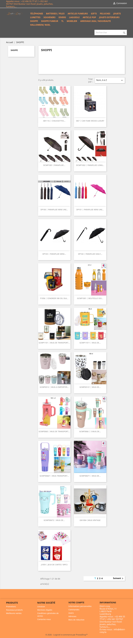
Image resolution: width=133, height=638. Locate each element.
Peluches (105, 13)
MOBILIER (72, 21)
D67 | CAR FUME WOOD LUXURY (90, 121)
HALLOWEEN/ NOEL (40, 24)
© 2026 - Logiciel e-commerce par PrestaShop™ (66, 634)
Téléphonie (36, 13)
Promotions (11, 606)
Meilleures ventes (14, 613)
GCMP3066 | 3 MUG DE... (90, 431)
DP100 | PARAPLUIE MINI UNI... (54, 209)
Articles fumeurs (78, 13)
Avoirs (71, 613)
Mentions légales (44, 610)
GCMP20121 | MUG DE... (90, 387)
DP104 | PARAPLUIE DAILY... (90, 254)
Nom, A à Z (110, 80)
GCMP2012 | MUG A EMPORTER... (54, 387)
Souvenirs (49, 17)
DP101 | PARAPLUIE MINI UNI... (90, 209)
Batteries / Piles (55, 13)
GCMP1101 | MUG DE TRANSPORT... (54, 342)
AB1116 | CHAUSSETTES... (54, 121)
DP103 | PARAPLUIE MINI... (54, 254)
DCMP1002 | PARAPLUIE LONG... (90, 165)
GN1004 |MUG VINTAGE (90, 520)
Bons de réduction (76, 619)
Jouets (117, 13)
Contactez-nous (44, 619)
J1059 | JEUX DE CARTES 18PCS (54, 564)
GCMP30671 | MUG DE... (90, 476)
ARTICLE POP (89, 17)
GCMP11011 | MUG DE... (90, 342)
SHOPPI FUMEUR (49, 21)
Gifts (94, 13)
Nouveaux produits (14, 610)
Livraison (41, 606)
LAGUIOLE (74, 17)
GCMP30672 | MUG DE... (54, 520)
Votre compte (76, 602)
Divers (62, 17)
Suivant (118, 578)
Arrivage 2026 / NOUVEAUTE (95, 21)
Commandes (73, 609)
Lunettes (35, 17)
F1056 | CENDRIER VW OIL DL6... (54, 298)
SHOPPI (34, 21)
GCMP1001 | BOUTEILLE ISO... (90, 298)
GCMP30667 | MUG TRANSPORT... (54, 476)
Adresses (72, 616)
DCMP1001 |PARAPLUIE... (54, 165)
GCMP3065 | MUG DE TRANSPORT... (54, 431)
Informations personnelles (80, 606)
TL (62, 21)
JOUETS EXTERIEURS (109, 17)
